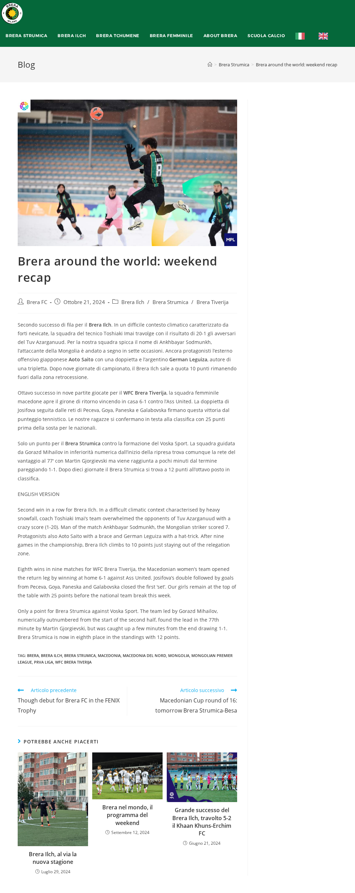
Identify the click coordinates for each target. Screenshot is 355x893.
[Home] (210, 64)
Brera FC (37, 302)
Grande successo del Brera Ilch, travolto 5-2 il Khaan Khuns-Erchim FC (201, 821)
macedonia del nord (144, 655)
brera (33, 655)
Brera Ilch (132, 302)
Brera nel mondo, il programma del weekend (127, 815)
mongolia (178, 655)
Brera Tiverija (212, 302)
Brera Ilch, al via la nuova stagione (53, 858)
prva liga (43, 662)
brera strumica (80, 655)
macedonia (109, 655)
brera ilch (51, 655)
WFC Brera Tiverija (73, 662)
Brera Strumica (170, 302)
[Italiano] (301, 36)
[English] (325, 36)
